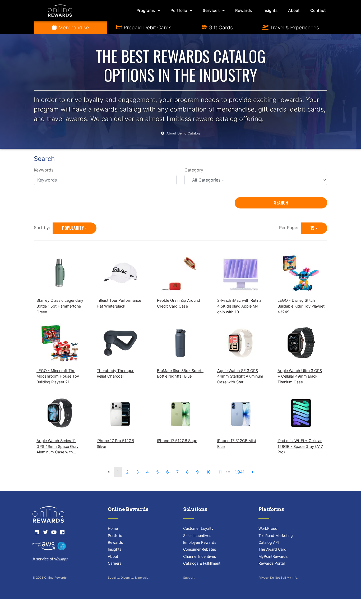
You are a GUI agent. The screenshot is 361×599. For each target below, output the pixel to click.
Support (189, 577)
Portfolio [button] (178, 10)
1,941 (239, 472)
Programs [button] (145, 10)
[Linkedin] (37, 532)
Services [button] (211, 10)
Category (193, 170)
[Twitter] (45, 532)
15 (312, 228)
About (294, 10)
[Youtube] (54, 532)
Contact (318, 10)
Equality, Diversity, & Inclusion (129, 577)
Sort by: (43, 227)
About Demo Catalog (183, 133)
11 (220, 472)
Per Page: (290, 227)
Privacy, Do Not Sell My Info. (278, 577)
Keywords (43, 170)
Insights (269, 10)
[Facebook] (62, 532)
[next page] (253, 472)
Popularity (73, 228)
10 (208, 472)
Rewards (243, 10)
